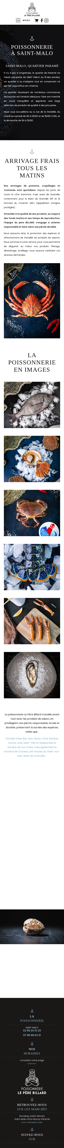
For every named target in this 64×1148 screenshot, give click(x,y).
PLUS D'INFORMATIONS (32, 1122)
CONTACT (32, 1063)
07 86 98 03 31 (32, 1035)
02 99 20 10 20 (32, 1030)
